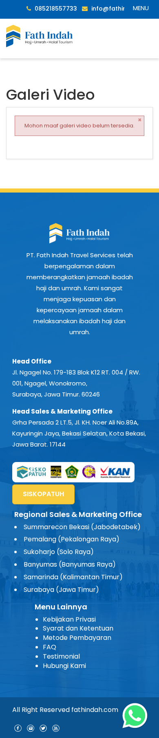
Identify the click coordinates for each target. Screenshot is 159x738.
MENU (141, 8)
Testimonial (61, 656)
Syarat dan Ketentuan (78, 628)
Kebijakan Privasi (69, 619)
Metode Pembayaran (77, 637)
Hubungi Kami (64, 665)
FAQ (49, 647)
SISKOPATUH (43, 494)
